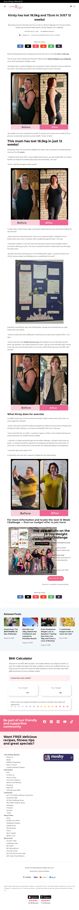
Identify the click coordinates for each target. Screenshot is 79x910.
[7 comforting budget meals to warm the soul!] (67, 622)
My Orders (10, 846)
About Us (9, 757)
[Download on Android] (45, 897)
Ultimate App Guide (13, 790)
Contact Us (10, 775)
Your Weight (56, 688)
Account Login (11, 841)
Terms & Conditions (13, 780)
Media (8, 760)
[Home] (20, 35)
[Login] (71, 6)
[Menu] (5, 6)
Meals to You (10, 836)
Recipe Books (11, 828)
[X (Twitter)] (28, 46)
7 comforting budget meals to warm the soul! (66, 631)
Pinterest (9, 808)
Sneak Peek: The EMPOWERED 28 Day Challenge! (11, 631)
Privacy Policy (11, 777)
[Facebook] (20, 46)
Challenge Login (12, 843)
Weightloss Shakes (13, 823)
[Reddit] (43, 46)
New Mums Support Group (15, 803)
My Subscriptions (12, 848)
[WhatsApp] (51, 46)
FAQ (7, 772)
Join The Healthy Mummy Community (19, 795)
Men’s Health (11, 833)
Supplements (11, 825)
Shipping (9, 785)
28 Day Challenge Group (15, 800)
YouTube (9, 810)
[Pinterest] (36, 46)
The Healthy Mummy (12, 755)
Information (8, 770)
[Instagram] (51, 721)
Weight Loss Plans (13, 820)
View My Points (12, 851)
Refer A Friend (11, 765)
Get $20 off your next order (16, 853)
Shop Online (8, 815)
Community (8, 793)
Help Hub (9, 787)
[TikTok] (71, 721)
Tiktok (8, 813)
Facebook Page (11, 798)
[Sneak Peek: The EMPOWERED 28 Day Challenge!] (12, 622)
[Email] (59, 46)
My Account (8, 838)
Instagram (9, 805)
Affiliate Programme (13, 762)
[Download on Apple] (33, 897)
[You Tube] (65, 721)
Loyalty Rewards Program (15, 767)
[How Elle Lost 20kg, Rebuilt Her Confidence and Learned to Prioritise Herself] (30, 622)
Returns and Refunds (13, 783)
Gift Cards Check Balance (15, 856)
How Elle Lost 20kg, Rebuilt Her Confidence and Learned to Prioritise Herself (29, 633)
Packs (8, 831)
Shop (8, 818)
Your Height (23, 688)
